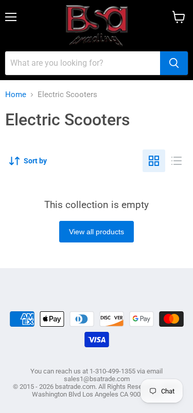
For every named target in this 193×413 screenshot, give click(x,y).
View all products (96, 232)
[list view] (176, 160)
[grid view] (154, 160)
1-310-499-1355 (112, 371)
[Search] (174, 63)
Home (15, 94)
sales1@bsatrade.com (97, 379)
